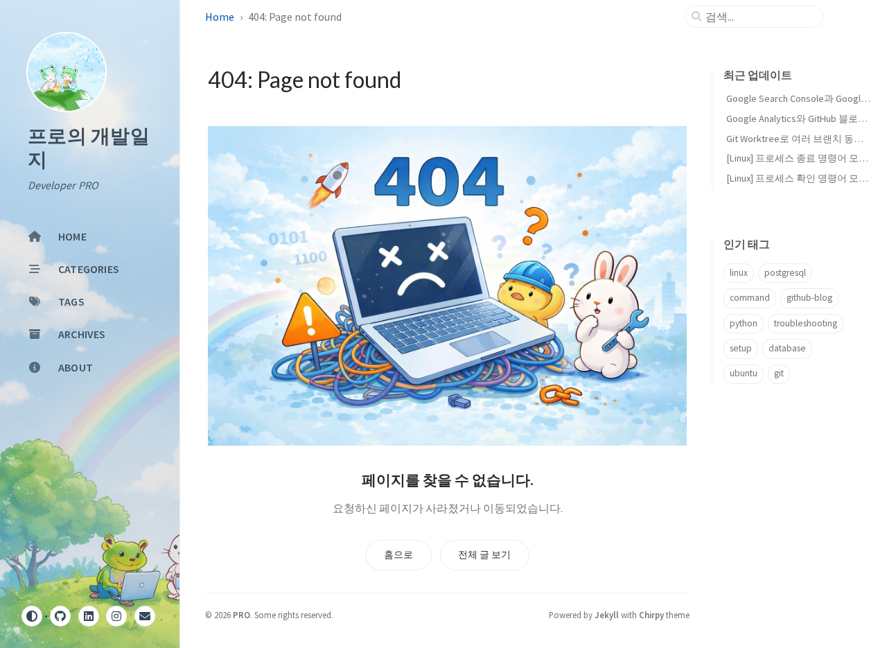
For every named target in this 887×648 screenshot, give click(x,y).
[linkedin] (88, 616)
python (743, 323)
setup (741, 348)
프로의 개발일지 (89, 148)
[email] (145, 616)
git (779, 373)
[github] (60, 616)
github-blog (809, 298)
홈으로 (398, 554)
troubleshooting (805, 323)
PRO (241, 614)
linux (739, 273)
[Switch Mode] (32, 616)
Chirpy (651, 614)
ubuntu (743, 373)
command (750, 298)
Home (219, 17)
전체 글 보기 (484, 554)
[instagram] (116, 616)
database (787, 348)
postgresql (785, 273)
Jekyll (607, 614)
